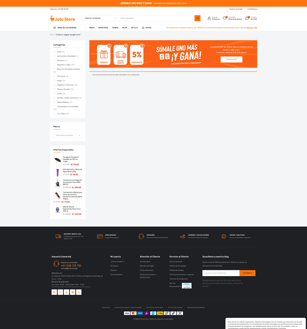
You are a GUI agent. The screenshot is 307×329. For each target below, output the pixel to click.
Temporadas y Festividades (68, 107)
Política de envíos (147, 270)
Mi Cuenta (114, 266)
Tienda (115, 28)
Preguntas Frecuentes (196, 307)
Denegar (266, 320)
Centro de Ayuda (175, 262)
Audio (59, 52)
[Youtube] (72, 292)
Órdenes (113, 270)
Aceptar (240, 320)
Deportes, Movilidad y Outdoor (68, 69)
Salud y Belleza (63, 102)
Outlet (134, 28)
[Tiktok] (66, 292)
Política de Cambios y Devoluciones (148, 276)
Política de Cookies (257, 326)
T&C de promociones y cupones (181, 275)
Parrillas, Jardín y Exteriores (68, 98)
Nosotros (103, 28)
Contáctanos (145, 262)
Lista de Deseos (116, 275)
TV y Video (61, 114)
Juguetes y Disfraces (65, 85)
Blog (124, 28)
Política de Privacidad (272, 326)
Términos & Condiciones (178, 279)
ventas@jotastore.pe (69, 268)
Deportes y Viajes (64, 65)
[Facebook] (54, 292)
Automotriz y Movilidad (66, 56)
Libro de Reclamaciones (175, 285)
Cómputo (61, 60)
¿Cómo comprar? (117, 262)
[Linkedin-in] (78, 292)
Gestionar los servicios (237, 314)
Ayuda (148, 28)
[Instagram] (60, 292)
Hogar (59, 81)
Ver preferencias (291, 320)
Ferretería (61, 76)
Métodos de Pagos (147, 266)
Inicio (91, 28)
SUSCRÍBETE (247, 273)
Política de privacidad (223, 283)
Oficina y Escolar (63, 89)
